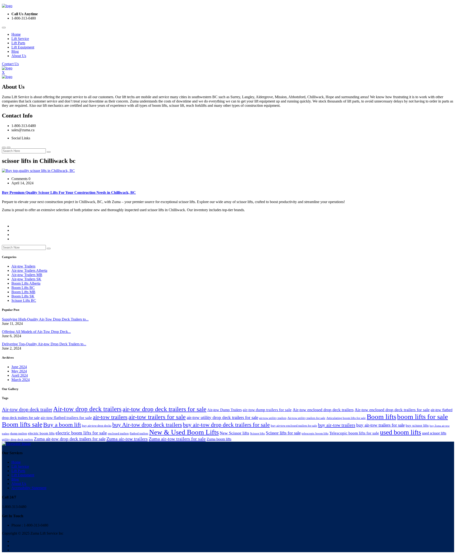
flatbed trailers (139, 433)
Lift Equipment (22, 47)
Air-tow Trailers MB (26, 275)
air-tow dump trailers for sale (267, 410)
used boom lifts (400, 432)
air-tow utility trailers (272, 418)
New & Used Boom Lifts (184, 432)
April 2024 (19, 375)
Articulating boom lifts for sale (346, 418)
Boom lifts (381, 416)
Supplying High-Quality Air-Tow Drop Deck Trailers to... (45, 319)
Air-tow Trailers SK (26, 279)
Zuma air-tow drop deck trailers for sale (69, 438)
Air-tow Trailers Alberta (29, 270)
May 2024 (19, 371)
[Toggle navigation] (4, 27)
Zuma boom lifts (219, 439)
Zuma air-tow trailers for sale (177, 438)
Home (16, 34)
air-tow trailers (110, 417)
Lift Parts (18, 43)
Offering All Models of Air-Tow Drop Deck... (36, 332)
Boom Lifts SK (22, 296)
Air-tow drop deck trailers (87, 409)
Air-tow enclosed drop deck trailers (323, 409)
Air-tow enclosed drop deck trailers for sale (392, 409)
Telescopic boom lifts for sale (354, 433)
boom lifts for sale (422, 416)
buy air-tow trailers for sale (380, 425)
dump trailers (18, 433)
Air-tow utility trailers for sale (306, 418)
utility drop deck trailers (17, 439)
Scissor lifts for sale (283, 432)
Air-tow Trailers (23, 266)
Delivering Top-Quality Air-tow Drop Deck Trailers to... (44, 344)
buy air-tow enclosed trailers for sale (294, 425)
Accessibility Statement (28, 488)
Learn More (11, 218)
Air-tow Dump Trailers (224, 410)
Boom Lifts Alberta (25, 283)
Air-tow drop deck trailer (27, 409)
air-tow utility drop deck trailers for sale (222, 417)
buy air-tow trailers (336, 425)
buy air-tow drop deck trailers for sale (226, 424)
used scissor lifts (434, 433)
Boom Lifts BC (23, 288)
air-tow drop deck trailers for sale (164, 409)
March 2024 (20, 380)
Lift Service (20, 39)
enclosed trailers (118, 433)
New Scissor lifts (234, 433)
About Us (18, 56)
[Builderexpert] (7, 6)
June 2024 (19, 367)
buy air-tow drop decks (96, 425)
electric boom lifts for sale (81, 432)
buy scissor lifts (417, 425)
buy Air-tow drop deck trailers (147, 424)
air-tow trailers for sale (157, 417)
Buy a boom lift (62, 424)
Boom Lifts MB (23, 292)
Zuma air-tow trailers (127, 438)
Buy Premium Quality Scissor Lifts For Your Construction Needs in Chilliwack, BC (69, 192)
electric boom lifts (41, 433)
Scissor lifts (257, 433)
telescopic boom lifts (315, 433)
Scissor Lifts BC (23, 300)
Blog (15, 51)
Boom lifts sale (22, 424)
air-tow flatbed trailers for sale (66, 417)
